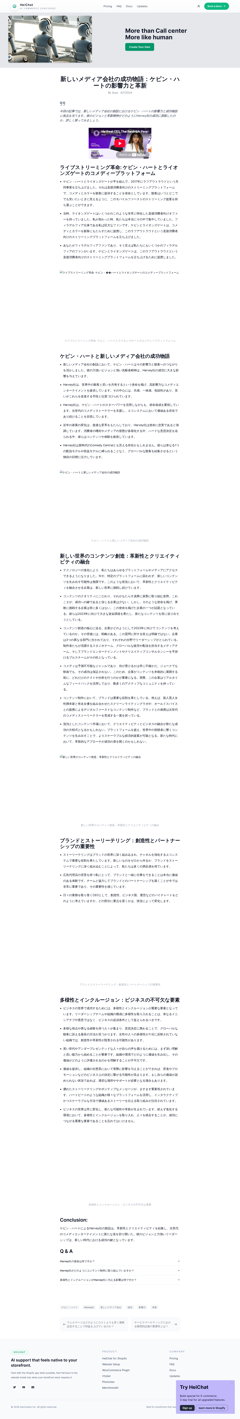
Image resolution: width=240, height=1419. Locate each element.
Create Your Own (139, 47)
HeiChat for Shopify (114, 1358)
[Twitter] (14, 1387)
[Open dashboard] (198, 6)
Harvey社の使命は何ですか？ (77, 1261)
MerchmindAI (110, 1387)
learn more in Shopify (212, 1408)
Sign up (187, 1408)
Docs (129, 6)
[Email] (32, 1387)
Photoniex (108, 1381)
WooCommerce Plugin (116, 1370)
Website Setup (111, 1364)
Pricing (108, 6)
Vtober (106, 1376)
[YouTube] (23, 1387)
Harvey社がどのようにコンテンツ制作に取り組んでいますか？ (97, 1270)
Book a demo (215, 6)
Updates (142, 6)
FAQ (119, 6)
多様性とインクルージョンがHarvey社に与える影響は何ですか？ (98, 1279)
